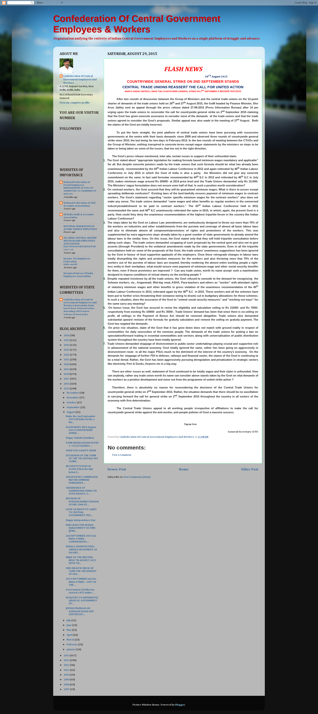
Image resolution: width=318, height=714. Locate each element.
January (71, 649)
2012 (67, 665)
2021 (67, 359)
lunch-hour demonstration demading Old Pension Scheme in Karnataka (78, 311)
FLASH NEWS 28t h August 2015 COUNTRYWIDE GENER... (81, 430)
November (73, 397)
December (73, 393)
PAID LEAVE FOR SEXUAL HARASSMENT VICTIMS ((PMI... (81, 528)
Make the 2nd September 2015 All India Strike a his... (81, 419)
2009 (67, 679)
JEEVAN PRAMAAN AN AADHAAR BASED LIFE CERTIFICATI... (80, 611)
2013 (67, 660)
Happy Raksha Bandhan (80, 438)
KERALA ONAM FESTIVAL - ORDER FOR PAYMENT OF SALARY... (81, 549)
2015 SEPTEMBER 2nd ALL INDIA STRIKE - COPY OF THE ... (81, 582)
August (71, 412)
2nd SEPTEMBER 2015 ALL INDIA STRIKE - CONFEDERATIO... (81, 539)
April (70, 635)
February (72, 644)
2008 (67, 684)
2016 (67, 384)
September (73, 407)
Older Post (249, 469)
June (69, 625)
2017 (67, 379)
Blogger (180, 705)
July (69, 620)
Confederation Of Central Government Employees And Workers (80, 79)
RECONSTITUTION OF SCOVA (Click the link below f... (79, 469)
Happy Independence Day (81, 520)
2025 (67, 340)
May (69, 630)
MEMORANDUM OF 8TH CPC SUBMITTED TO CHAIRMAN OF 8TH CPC (79, 191)
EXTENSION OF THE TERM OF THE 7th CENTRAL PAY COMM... (82, 458)
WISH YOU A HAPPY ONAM (81, 450)
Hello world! (70, 264)
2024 (67, 345)
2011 (67, 670)
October (72, 402)
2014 (67, 655)
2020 (67, 364)
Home (183, 469)
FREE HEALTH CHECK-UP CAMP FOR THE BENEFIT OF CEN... (81, 571)
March (71, 639)
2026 (67, 335)
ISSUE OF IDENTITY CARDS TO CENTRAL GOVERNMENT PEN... (81, 512)
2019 (67, 369)
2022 (67, 355)
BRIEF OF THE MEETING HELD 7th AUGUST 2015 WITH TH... (81, 560)
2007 (67, 689)
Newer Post (116, 469)
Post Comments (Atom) (137, 477)
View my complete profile (75, 102)
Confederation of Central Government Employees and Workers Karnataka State (80, 302)
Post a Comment (121, 455)
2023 (67, 350)
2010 (67, 675)
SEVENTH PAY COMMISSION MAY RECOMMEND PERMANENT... (82, 480)
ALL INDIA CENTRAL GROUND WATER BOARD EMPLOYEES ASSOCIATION (80, 241)
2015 (67, 388)
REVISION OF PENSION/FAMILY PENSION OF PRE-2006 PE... (82, 501)
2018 (67, 374)
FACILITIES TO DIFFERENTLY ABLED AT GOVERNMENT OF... (82, 600)
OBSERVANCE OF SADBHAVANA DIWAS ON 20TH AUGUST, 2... (81, 491)
